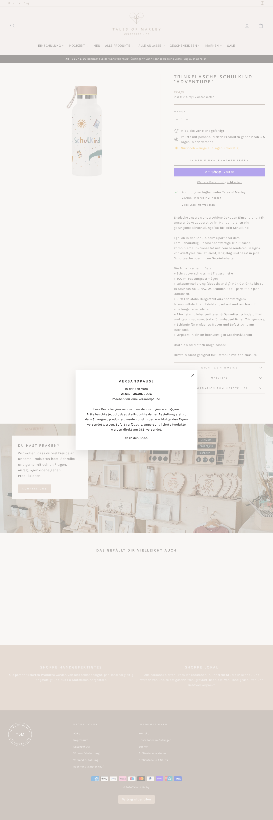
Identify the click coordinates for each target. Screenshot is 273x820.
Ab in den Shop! (136, 438)
